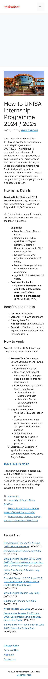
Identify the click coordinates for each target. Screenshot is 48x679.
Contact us (10, 659)
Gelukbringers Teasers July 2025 (21, 593)
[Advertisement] (24, 39)
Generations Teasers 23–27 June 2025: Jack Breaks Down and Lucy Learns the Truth (22, 616)
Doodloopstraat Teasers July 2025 (22, 551)
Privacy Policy (11, 645)
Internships (13, 496)
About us (9, 654)
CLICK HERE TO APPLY (16, 464)
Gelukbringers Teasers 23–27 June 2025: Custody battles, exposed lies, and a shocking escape (23, 562)
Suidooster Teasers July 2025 (20, 601)
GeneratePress (24, 675)
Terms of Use (11, 650)
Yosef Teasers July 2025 (17, 608)
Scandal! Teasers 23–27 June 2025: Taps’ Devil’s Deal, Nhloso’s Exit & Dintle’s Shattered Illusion (23, 581)
